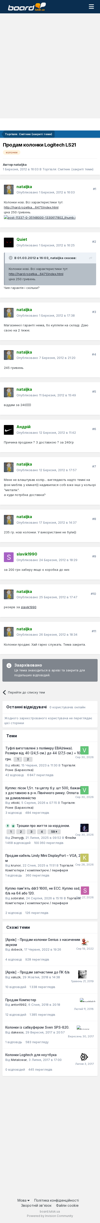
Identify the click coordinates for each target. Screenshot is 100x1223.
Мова (22, 1200)
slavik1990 (28, 607)
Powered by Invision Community (50, 1216)
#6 (94, 429)
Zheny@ (17, 838)
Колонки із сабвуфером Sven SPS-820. (37, 1027)
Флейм (70, 838)
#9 (94, 556)
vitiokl (15, 765)
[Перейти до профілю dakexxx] (81, 1029)
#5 (94, 391)
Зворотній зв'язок (36, 1205)
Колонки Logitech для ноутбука (31, 1055)
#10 (93, 594)
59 (53, 831)
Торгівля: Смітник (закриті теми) (67, 169)
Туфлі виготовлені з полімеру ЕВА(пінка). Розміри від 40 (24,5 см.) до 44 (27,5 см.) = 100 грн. (44, 753)
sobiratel (17, 898)
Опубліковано (46, 192)
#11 (94, 631)
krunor (16, 865)
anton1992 (18, 1004)
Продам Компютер (20, 1000)
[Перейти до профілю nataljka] (9, 189)
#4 (94, 354)
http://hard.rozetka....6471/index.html (31, 207)
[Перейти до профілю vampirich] (84, 828)
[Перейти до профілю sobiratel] (85, 890)
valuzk (16, 977)
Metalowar (19, 1060)
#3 (94, 312)
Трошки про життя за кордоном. (43, 826)
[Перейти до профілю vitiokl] (84, 750)
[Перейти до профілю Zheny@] (82, 974)
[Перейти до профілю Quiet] (9, 242)
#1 (94, 189)
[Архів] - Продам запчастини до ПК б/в (37, 972)
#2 (94, 241)
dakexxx (17, 1032)
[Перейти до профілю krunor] (84, 858)
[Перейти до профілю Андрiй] (9, 430)
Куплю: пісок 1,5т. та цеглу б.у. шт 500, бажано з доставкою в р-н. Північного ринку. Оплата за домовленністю (44, 793)
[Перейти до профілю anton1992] (84, 1002)
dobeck (16, 949)
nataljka (20, 164)
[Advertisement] (50, 66)
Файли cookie (67, 1205)
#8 (94, 519)
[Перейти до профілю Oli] (85, 942)
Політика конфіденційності (56, 1200)
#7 (94, 466)
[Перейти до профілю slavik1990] (9, 557)
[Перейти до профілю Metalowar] (84, 1057)
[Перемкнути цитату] (11, 258)
